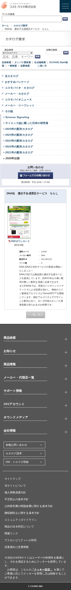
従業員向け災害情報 (17, 547)
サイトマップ (13, 478)
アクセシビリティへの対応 (21, 540)
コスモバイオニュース (18, 99)
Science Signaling (17, 117)
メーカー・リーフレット (19, 105)
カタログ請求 (20, 25)
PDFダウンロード (20, 241)
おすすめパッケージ (17, 81)
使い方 (43, 65)
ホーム (5, 25)
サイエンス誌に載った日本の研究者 (26, 123)
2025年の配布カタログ (19, 128)
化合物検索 (40, 62)
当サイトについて (15, 485)
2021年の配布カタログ (19, 152)
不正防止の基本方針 (17, 499)
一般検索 (12, 65)
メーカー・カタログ (17, 93)
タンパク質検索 (23, 62)
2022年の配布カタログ (19, 146)
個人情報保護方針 (15, 492)
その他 (9, 111)
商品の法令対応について (19, 526)
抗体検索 (6, 62)
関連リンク (11, 533)
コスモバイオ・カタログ (19, 87)
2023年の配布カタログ (19, 140)
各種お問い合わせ (16, 444)
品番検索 (25, 65)
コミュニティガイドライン (21, 519)
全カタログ (11, 76)
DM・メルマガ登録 (17, 462)
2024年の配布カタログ (19, 134)
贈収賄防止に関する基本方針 (22, 513)
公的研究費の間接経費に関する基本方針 (29, 506)
